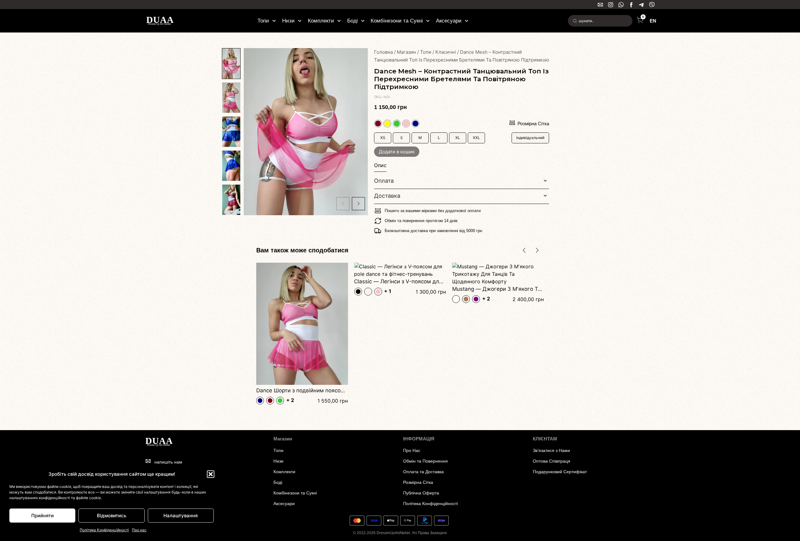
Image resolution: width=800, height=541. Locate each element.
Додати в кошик (397, 152)
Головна (383, 52)
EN (653, 20)
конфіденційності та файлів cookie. (70, 497)
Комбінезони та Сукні (397, 21)
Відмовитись (111, 516)
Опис (380, 165)
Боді (352, 21)
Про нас (139, 530)
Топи (263, 21)
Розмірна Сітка (533, 123)
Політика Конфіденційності (104, 530)
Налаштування (180, 516)
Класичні (445, 52)
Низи (288, 21)
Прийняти (42, 516)
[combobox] (600, 21)
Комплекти (321, 21)
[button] (211, 474)
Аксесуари (449, 21)
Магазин (406, 52)
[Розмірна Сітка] (512, 122)
